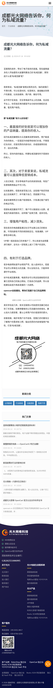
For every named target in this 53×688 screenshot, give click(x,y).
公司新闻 (8, 403)
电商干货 (41, 403)
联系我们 (5, 583)
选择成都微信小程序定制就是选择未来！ (19, 425)
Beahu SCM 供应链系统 (35, 673)
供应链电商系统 (33, 576)
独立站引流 (18, 675)
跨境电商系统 (32, 572)
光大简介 (5, 572)
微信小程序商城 (33, 607)
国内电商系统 (32, 583)
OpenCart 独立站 (17, 673)
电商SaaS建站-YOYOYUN (37, 579)
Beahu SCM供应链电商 (36, 614)
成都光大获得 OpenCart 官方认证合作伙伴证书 (22, 500)
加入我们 (5, 579)
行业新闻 (19, 403)
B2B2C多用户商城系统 (36, 610)
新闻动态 (5, 576)
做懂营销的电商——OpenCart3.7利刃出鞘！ (21, 444)
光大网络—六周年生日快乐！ (15, 481)
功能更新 (30, 403)
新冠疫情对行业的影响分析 (14, 463)
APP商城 (30, 603)
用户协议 (5, 587)
